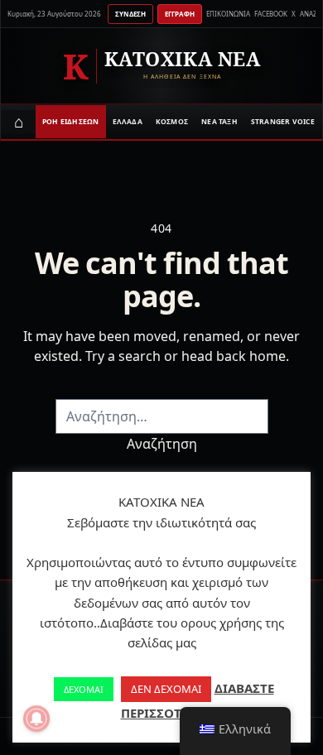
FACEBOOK (270, 13)
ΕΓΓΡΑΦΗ (180, 13)
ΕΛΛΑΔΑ (127, 121)
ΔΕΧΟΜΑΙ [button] (84, 689)
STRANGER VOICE (283, 121)
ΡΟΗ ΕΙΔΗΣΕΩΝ (70, 121)
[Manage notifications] (36, 718)
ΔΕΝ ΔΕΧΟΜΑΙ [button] (166, 688)
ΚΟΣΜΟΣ (172, 121)
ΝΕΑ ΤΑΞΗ (219, 121)
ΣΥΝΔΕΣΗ (130, 13)
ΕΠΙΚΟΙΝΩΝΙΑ (228, 13)
